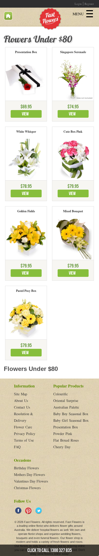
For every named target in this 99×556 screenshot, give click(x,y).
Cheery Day (62, 446)
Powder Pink (62, 433)
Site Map (20, 394)
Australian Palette (66, 407)
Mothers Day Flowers (29, 474)
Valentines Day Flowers (31, 481)
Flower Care (23, 427)
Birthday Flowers (26, 467)
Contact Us (22, 407)
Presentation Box (65, 427)
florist (39, 525)
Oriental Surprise (65, 400)
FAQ (17, 446)
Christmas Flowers (27, 487)
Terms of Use (24, 440)
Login (78, 4)
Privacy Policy (24, 433)
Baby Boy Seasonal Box (70, 413)
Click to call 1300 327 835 (49, 550)
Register (89, 4)
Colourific (60, 394)
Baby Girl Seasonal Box (71, 420)
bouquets (22, 537)
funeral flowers (50, 537)
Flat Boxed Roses (66, 440)
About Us (21, 400)
